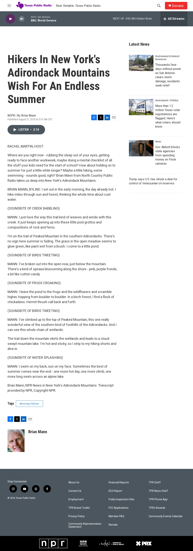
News (158, 141)
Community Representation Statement (84, 525)
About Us (73, 482)
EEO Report (115, 491)
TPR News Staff (158, 491)
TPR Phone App (158, 499)
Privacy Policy (76, 516)
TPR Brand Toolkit (79, 507)
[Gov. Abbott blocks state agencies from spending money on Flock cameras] (141, 148)
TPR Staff (155, 482)
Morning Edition (29, 403)
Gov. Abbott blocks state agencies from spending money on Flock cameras (167, 155)
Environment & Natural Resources (167, 58)
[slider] (27, 19)
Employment (76, 499)
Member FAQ (116, 516)
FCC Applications (119, 507)
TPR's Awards (157, 507)
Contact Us (74, 491)
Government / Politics (166, 100)
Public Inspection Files (121, 499)
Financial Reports (119, 482)
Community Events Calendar (166, 516)
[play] (10, 19)
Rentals (113, 524)
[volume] (21, 19)
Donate (178, 6)
